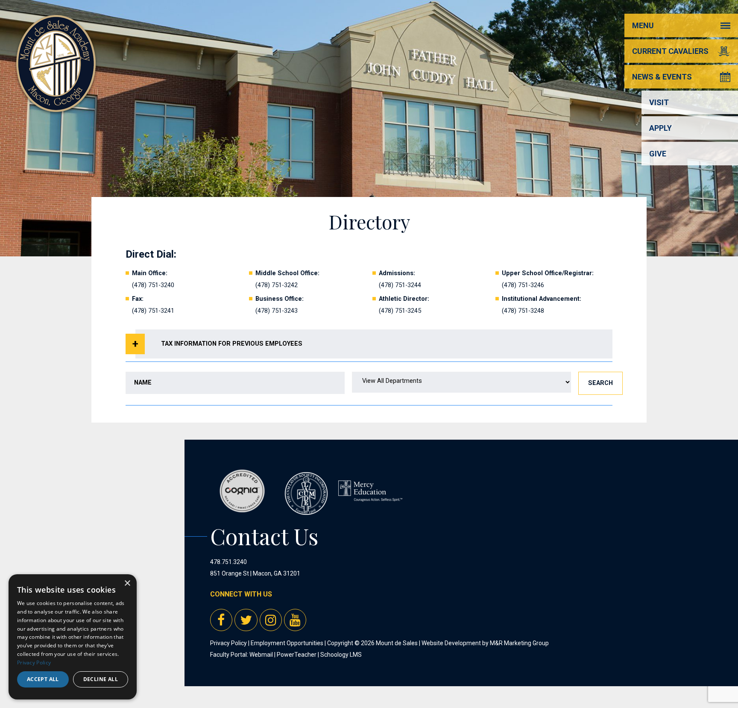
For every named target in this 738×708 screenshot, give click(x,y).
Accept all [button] (43, 679)
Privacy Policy (228, 643)
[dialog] (73, 636)
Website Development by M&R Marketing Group (485, 643)
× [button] (127, 583)
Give (657, 153)
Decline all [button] (100, 679)
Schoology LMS (341, 654)
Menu (643, 25)
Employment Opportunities (287, 643)
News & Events (662, 76)
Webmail (261, 654)
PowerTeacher (296, 654)
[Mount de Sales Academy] (56, 102)
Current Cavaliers (670, 51)
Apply (660, 127)
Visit (659, 102)
